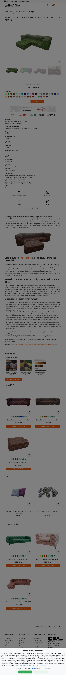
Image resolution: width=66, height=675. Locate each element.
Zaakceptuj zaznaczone (40, 672)
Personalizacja (37, 668)
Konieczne (20, 668)
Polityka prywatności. (29, 665)
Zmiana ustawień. (40, 665)
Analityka (28, 668)
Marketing (47, 668)
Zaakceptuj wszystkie (25, 672)
